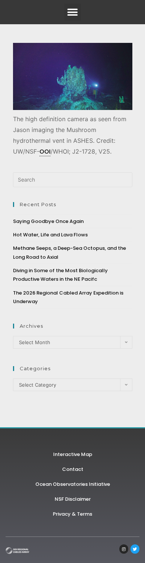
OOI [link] (45, 151)
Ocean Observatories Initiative (72, 484)
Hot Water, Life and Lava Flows (50, 234)
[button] (72, 12)
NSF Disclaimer (73, 499)
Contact (72, 469)
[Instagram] (123, 548)
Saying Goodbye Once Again (48, 221)
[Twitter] (134, 548)
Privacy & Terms (72, 514)
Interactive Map (72, 454)
